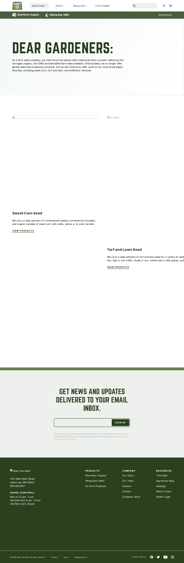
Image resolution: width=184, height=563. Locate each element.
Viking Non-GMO (59, 14)
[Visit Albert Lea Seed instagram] (172, 557)
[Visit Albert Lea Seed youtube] (165, 557)
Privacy (54, 557)
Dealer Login (163, 496)
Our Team (128, 480)
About (58, 5)
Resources (79, 5)
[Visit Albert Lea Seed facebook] (151, 557)
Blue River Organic (28, 14)
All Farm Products (95, 486)
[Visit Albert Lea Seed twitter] (158, 557)
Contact (126, 491)
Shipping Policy (81, 557)
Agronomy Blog (165, 480)
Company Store (131, 496)
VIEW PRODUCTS (23, 230)
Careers (126, 486)
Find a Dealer (102, 5)
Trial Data (161, 475)
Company (129, 471)
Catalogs (161, 486)
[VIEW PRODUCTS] (55, 159)
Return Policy (163, 491)
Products (92, 471)
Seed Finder (38, 5)
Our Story (128, 475)
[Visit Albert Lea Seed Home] (17, 6)
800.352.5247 (165, 15)
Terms (66, 557)
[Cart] (170, 5)
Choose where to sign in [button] (163, 5)
